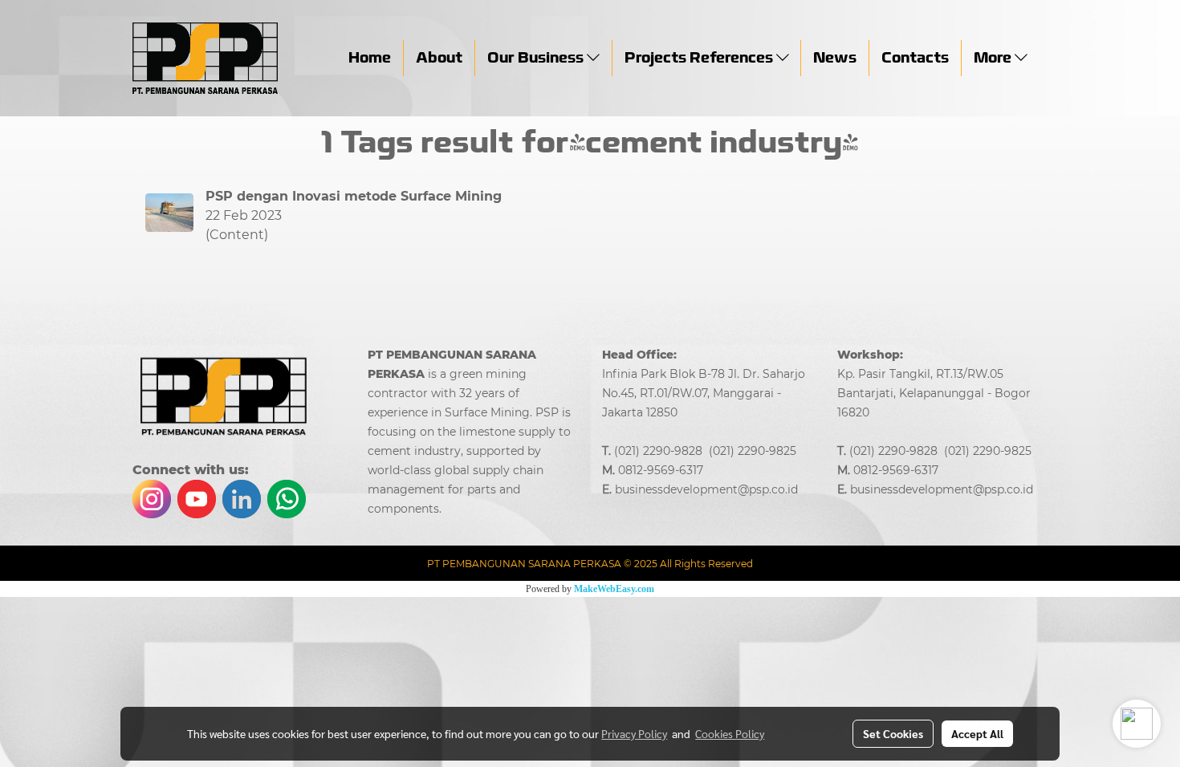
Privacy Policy (634, 733)
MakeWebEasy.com (614, 589)
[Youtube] (196, 497)
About (439, 58)
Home (369, 58)
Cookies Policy (729, 733)
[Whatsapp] (286, 497)
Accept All (977, 733)
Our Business (537, 58)
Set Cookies (893, 733)
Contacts (915, 58)
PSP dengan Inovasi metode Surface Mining (353, 196)
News (835, 58)
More (994, 58)
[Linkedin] (241, 497)
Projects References (700, 58)
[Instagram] (151, 497)
